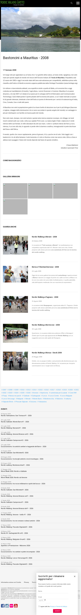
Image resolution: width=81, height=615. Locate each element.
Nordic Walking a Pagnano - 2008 (45, 297)
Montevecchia (49, 399)
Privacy (26, 582)
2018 (59, 390)
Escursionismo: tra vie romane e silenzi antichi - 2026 (20, 521)
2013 (29, 390)
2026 (29, 393)
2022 (4, 393)
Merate (28, 399)
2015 (41, 390)
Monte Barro (37, 399)
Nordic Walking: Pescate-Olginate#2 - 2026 (16, 564)
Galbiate (26, 396)
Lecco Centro (54, 396)
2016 (47, 390)
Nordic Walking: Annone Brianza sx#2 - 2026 (17, 434)
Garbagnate (36, 396)
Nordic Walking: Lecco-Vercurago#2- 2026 (16, 558)
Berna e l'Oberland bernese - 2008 (45, 267)
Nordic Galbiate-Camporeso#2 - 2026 (14, 440)
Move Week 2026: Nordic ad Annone (14, 477)
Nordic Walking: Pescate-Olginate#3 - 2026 (16, 527)
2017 (53, 390)
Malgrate (20, 399)
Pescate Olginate (21, 402)
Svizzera (33, 402)
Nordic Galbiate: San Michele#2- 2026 (14, 453)
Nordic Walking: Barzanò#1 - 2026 (13, 428)
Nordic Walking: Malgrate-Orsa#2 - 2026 (15, 539)
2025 (22, 393)
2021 (77, 390)
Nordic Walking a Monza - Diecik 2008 (47, 353)
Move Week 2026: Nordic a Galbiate (14, 471)
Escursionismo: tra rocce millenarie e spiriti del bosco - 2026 (23, 484)
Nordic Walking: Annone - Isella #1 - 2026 (16, 515)
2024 (16, 393)
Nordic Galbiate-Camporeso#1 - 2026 (14, 502)
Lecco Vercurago (8, 399)
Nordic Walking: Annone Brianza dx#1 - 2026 (17, 508)
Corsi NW (72, 393)
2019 (65, 390)
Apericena (44, 393)
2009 (16, 390)
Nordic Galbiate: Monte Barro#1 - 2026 (15, 422)
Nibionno (59, 399)
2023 (10, 393)
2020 (71, 390)
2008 (10, 390)
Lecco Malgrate (66, 396)
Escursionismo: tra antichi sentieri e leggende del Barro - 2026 (23, 446)
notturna (68, 399)
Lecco (44, 396)
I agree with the (53, 606)
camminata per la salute (58, 393)
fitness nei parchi (15, 396)
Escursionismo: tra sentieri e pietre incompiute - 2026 (20, 552)
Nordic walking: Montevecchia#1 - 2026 (15, 465)
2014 (35, 390)
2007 (4, 390)
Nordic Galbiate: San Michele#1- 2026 (14, 490)
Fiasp (4, 396)
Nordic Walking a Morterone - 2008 (46, 325)
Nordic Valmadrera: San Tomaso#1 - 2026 (16, 416)
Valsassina (42, 402)
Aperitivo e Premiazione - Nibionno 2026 (15, 546)
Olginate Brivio (7, 402)
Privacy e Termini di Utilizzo (58, 606)
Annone (35, 393)
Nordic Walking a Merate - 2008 (44, 237)
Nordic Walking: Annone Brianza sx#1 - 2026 (17, 496)
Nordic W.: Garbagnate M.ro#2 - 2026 (14, 533)
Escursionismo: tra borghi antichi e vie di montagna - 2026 (22, 459)
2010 (22, 390)
